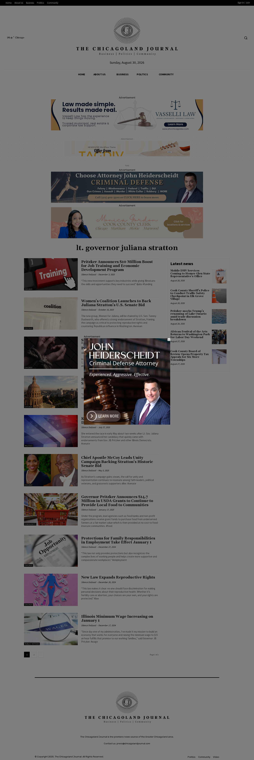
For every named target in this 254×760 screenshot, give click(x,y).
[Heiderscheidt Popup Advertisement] (127, 423)
